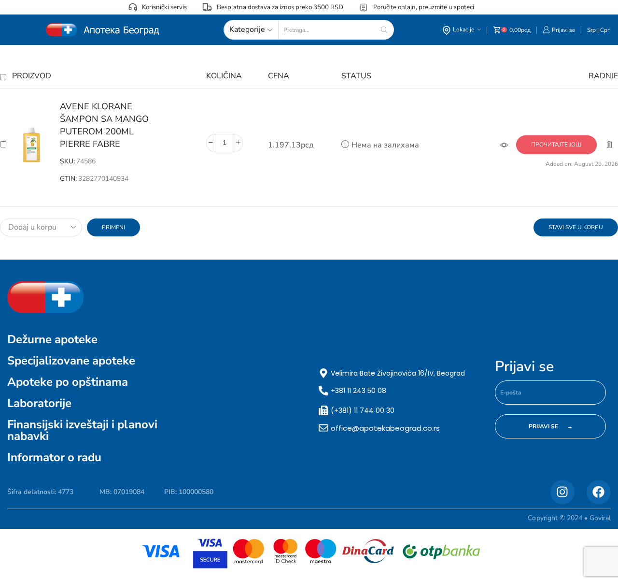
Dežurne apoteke (52, 339)
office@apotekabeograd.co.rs (385, 428)
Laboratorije (39, 403)
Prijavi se (524, 367)
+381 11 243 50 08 (358, 390)
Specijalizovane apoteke (71, 360)
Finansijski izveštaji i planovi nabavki (82, 430)
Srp (591, 30)
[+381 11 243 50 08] (323, 390)
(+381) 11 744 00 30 (362, 410)
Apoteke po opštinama (67, 382)
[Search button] (384, 29)
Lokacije (463, 29)
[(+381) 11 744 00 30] (323, 410)
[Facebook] (599, 492)
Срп (605, 30)
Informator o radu (54, 457)
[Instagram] (562, 492)
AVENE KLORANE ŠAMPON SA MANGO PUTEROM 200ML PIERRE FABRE (104, 125)
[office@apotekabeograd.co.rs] (323, 428)
